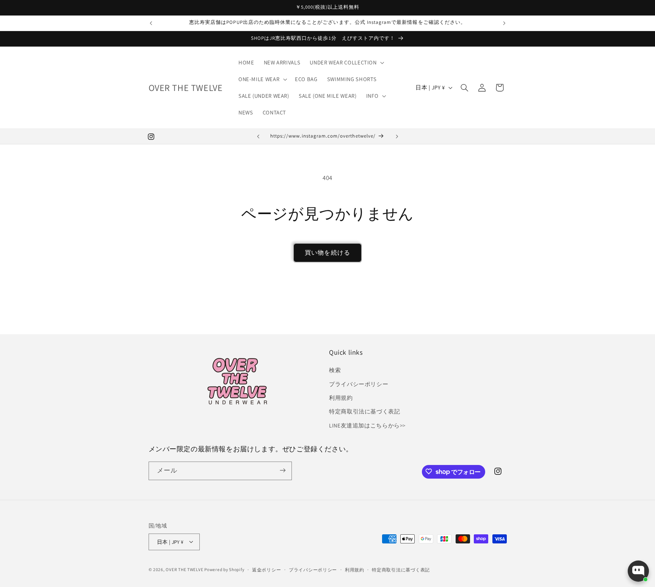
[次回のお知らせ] (504, 23)
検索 (335, 370)
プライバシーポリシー (358, 384)
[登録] (282, 470)
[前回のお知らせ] (151, 23)
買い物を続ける (327, 253)
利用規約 (341, 397)
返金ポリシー (266, 569)
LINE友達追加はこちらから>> (367, 425)
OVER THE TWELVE (185, 569)
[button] (346, 62)
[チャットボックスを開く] (638, 571)
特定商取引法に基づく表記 (364, 411)
